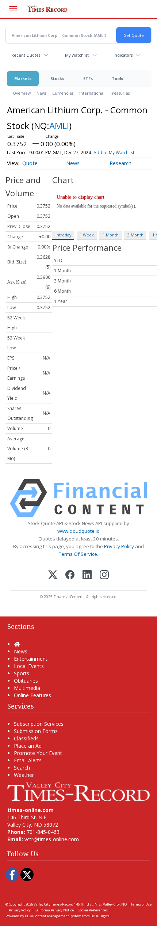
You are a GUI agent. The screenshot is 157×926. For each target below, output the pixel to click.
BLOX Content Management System (53, 916)
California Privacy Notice (54, 910)
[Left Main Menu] (13, 9)
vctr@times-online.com (51, 839)
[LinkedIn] (87, 575)
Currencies (62, 93)
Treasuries (120, 93)
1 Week (87, 235)
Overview (22, 93)
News (41, 93)
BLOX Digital (101, 916)
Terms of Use (141, 904)
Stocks (57, 78)
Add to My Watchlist (113, 152)
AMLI (59, 125)
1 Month (111, 235)
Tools (117, 78)
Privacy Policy (119, 546)
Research (120, 163)
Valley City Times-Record (53, 904)
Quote (30, 163)
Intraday (63, 235)
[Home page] (78, 791)
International (91, 93)
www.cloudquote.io (78, 531)
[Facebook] (69, 575)
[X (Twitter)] (52, 575)
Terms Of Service (78, 554)
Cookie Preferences (93, 910)
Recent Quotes (25, 55)
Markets (22, 78)
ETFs (88, 78)
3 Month (135, 235)
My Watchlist (77, 55)
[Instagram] (104, 575)
